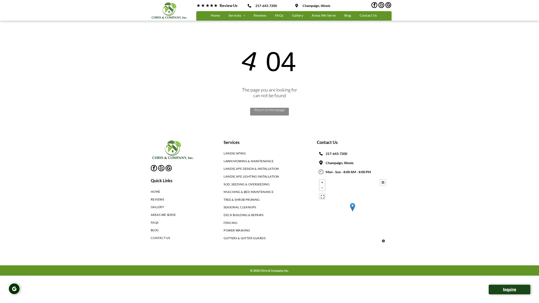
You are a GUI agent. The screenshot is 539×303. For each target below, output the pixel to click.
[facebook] (374, 5)
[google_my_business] (388, 5)
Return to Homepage (269, 110)
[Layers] (383, 182)
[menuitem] (215, 15)
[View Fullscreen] (322, 196)
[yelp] (381, 5)
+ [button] (322, 182)
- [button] (322, 188)
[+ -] (352, 211)
